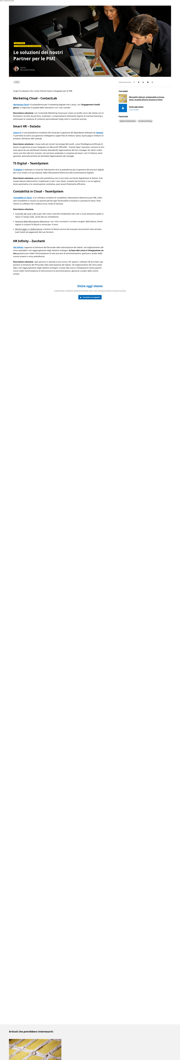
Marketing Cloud (21, 104)
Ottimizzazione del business (27, 46)
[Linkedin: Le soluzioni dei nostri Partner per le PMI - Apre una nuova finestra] (143, 82)
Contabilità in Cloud (22, 197)
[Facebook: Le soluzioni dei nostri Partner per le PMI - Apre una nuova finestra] (134, 82)
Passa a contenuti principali (7, 0)
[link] (90, 297)
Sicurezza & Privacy (145, 121)
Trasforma (19, 43)
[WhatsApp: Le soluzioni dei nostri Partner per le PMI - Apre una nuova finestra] (152, 82)
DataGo (99, 132)
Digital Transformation (128, 121)
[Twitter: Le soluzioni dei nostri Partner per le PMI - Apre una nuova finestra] (138, 82)
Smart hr (17, 132)
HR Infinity (18, 247)
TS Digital (17, 169)
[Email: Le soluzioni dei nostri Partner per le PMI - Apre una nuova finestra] (147, 82)
